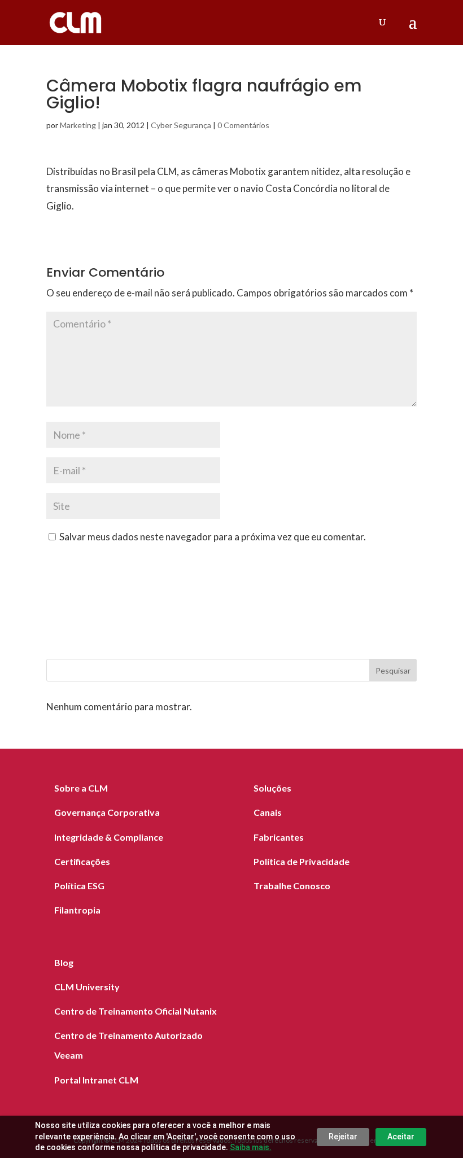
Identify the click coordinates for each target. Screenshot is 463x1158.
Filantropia (77, 909)
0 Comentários (243, 125)
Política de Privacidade (302, 861)
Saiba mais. (251, 1147)
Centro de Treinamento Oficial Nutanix (135, 1011)
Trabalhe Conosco (292, 885)
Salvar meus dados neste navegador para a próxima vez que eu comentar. (212, 537)
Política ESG (79, 885)
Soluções (272, 788)
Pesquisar (392, 670)
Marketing (78, 125)
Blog (63, 962)
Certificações (82, 861)
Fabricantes (279, 837)
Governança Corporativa (107, 812)
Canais (268, 812)
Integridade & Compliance (108, 837)
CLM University (87, 986)
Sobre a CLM (81, 788)
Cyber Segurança (181, 125)
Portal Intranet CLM (96, 1079)
